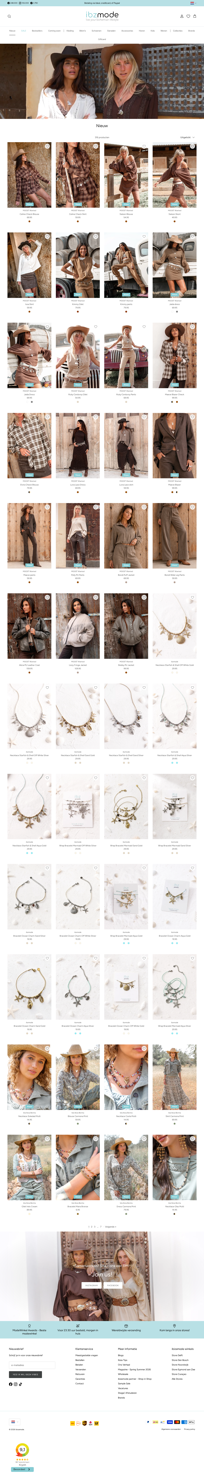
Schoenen (96, 31)
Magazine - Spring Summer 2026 (134, 1369)
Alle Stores (177, 1379)
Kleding (70, 31)
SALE (23, 31)
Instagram (91, 1285)
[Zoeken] (9, 16)
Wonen (164, 31)
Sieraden (111, 31)
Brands (191, 31)
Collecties (177, 31)
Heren (142, 31)
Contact (79, 1383)
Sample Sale (124, 1383)
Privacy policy (189, 1429)
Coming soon (54, 31)
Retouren (80, 1374)
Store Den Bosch (180, 1360)
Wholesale (123, 1374)
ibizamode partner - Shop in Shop (135, 1379)
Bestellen (79, 1360)
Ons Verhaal (124, 1364)
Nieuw (12, 31)
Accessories (127, 31)
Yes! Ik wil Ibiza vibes (25, 1374)
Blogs (121, 1355)
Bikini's (82, 31)
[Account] (181, 16)
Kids (153, 31)
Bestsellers (37, 31)
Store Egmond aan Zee (183, 1369)
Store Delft (177, 1355)
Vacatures (123, 1388)
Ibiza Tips (122, 1360)
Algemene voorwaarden (171, 1429)
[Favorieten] (188, 16)
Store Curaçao (179, 1374)
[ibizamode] (102, 16)
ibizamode (20, 1429)
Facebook (113, 1285)
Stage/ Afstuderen (127, 1393)
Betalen (79, 1364)
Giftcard (102, 39)
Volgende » (110, 1226)
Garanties (80, 1379)
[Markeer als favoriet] (47, 146)
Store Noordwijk (180, 1364)
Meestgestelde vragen (86, 1355)
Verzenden (80, 1369)
